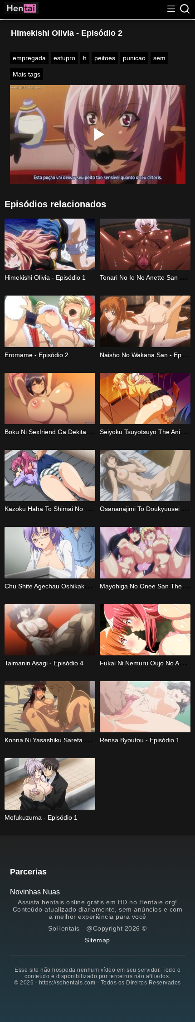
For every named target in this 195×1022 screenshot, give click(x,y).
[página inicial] (22, 9)
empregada (29, 58)
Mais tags (26, 74)
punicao (134, 58)
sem (159, 58)
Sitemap (97, 940)
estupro (64, 58)
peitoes (104, 58)
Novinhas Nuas (35, 892)
